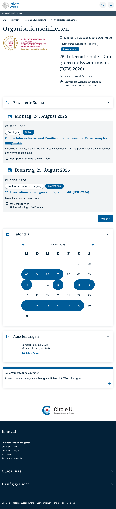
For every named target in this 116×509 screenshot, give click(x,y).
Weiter (104, 218)
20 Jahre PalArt (31, 353)
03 (26, 274)
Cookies (71, 502)
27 (57, 305)
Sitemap (6, 502)
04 (37, 274)
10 (26, 284)
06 (58, 274)
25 (37, 305)
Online (28, 132)
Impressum (59, 502)
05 (47, 274)
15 (79, 284)
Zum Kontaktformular (12, 458)
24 (26, 305)
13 (58, 284)
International (70, 49)
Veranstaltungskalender (12, 13)
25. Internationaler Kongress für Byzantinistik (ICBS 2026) (86, 62)
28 (68, 305)
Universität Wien (11, 20)
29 (78, 305)
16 (89, 284)
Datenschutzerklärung (23, 502)
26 (47, 305)
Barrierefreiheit (44, 502)
